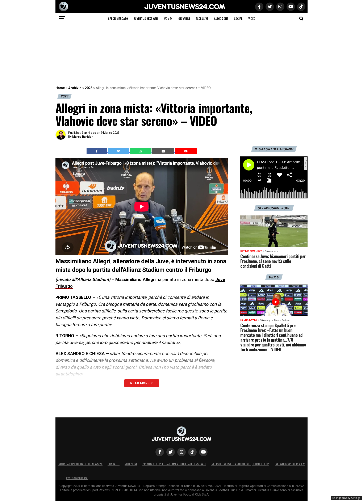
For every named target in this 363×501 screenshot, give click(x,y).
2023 (88, 88)
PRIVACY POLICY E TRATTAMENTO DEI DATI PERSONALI (174, 464)
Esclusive (202, 18)
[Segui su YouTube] (203, 452)
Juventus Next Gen (146, 18)
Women (168, 18)
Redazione (131, 464)
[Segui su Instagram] (181, 452)
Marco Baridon (82, 136)
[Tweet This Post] (119, 151)
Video (251, 18)
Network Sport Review (290, 464)
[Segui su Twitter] (170, 452)
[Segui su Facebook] (159, 452)
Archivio (75, 88)
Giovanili (184, 18)
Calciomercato (118, 18)
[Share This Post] (141, 151)
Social (238, 18)
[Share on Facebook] (97, 151)
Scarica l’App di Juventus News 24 (80, 464)
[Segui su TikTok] (192, 452)
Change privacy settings (346, 498)
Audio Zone (221, 18)
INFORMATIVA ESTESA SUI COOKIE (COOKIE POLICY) (240, 464)
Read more (139, 383)
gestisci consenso (77, 478)
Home (60, 88)
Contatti (114, 464)
